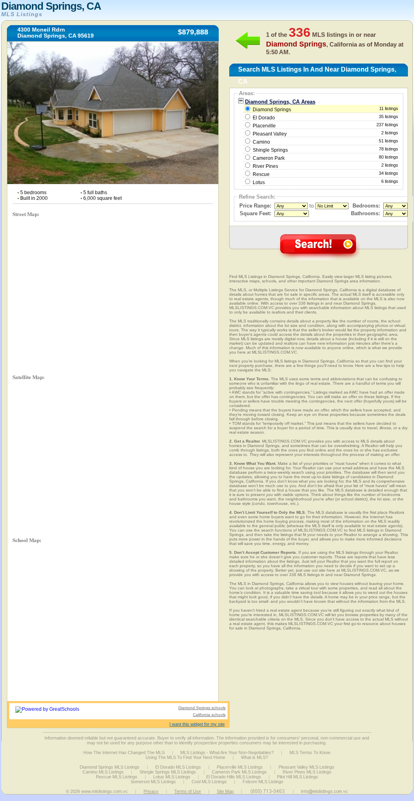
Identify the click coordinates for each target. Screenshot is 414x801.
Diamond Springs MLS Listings (109, 767)
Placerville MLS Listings (240, 767)
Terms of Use (187, 791)
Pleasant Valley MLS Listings (306, 767)
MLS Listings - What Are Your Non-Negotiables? (227, 752)
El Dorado (264, 118)
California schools (209, 714)
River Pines (265, 166)
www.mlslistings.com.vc (104, 791)
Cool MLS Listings (209, 781)
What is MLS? (254, 757)
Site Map (225, 791)
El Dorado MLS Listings (178, 767)
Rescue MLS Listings (116, 776)
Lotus (259, 182)
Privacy (151, 791)
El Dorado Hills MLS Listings (233, 776)
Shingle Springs (270, 150)
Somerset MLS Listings (153, 781)
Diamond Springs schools (202, 708)
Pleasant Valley (270, 134)
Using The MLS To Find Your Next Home (185, 757)
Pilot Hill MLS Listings (297, 776)
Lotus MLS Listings (171, 776)
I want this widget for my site (197, 724)
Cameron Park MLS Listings (239, 771)
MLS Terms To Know (309, 752)
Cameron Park (269, 158)
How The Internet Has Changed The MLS (124, 752)
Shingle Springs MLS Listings (167, 771)
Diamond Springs (325, 109)
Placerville (264, 126)
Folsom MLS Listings (263, 781)
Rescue (261, 174)
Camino (261, 142)
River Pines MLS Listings (307, 771)
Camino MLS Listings (103, 771)
